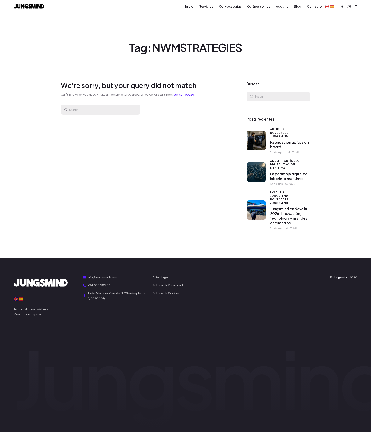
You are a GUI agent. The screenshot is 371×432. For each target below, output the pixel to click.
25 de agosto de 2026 (284, 152)
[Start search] (65, 110)
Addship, (277, 160)
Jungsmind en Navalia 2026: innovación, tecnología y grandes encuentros (288, 216)
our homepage (183, 95)
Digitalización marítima (282, 166)
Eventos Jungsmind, (279, 193)
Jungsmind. (341, 277)
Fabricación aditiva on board (289, 144)
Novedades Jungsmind (279, 134)
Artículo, (278, 129)
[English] (327, 6)
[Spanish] (332, 6)
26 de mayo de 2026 (283, 228)
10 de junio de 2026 (282, 183)
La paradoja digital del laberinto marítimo (289, 176)
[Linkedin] (355, 6)
